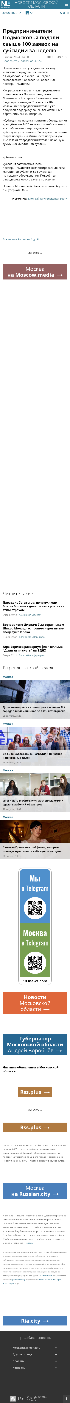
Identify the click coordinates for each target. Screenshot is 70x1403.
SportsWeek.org (18, 1279)
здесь (30, 1242)
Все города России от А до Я (21, 239)
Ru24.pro (57, 1279)
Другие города (22, 1354)
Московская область (26, 1347)
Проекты (18, 1361)
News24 (48, 1279)
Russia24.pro (8, 1283)
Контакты (19, 1367)
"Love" (41, 1279)
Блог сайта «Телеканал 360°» (22, 61)
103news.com (46, 1275)
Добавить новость (37, 1338)
